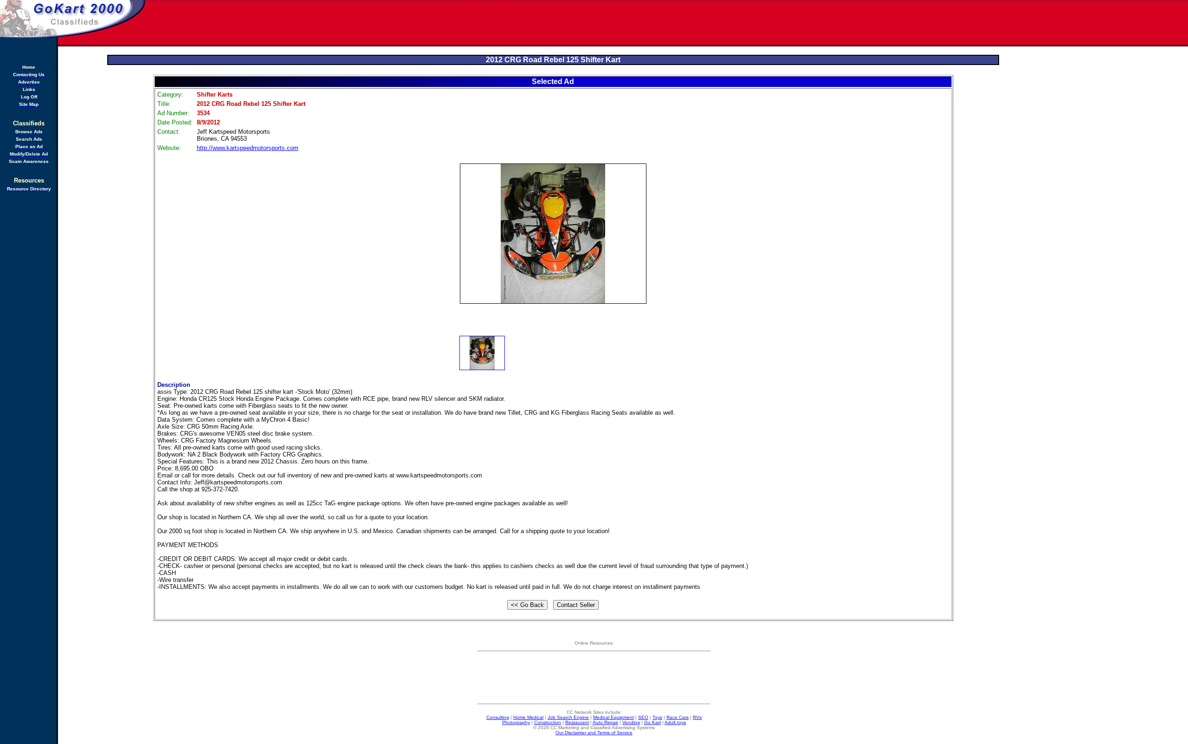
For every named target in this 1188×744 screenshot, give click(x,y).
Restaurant (577, 722)
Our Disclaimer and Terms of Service (594, 732)
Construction (547, 722)
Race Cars (677, 717)
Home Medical (528, 717)
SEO (643, 717)
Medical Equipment (613, 717)
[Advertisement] (667, 23)
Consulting (497, 717)
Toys (657, 717)
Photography (516, 722)
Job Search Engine (568, 717)
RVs (697, 717)
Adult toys (675, 722)
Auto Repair (605, 722)
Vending (631, 722)
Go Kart (652, 722)
